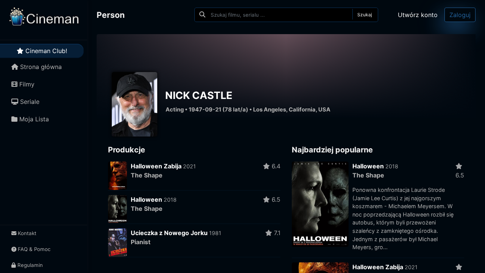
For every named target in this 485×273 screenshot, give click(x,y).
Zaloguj (460, 15)
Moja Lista (33, 119)
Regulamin (29, 265)
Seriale (28, 101)
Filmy (25, 84)
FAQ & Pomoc (33, 249)
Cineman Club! (45, 51)
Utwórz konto (418, 15)
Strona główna (40, 67)
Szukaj (364, 14)
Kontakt (26, 233)
